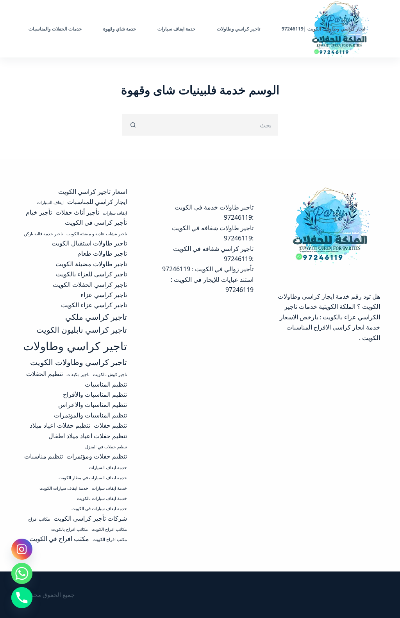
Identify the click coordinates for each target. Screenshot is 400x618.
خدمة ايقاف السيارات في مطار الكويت (93, 477)
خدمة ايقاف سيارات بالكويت (102, 498)
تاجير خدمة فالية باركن (43, 233)
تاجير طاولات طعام (102, 253)
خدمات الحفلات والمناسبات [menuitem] (55, 28)
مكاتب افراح (39, 519)
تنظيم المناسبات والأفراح (95, 394)
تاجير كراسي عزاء (103, 294)
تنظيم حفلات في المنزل (106, 447)
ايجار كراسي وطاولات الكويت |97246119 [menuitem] (323, 28)
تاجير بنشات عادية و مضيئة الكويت (96, 233)
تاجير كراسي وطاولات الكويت (78, 361)
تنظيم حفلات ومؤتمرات (96, 456)
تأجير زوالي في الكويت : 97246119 (208, 269)
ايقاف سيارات (115, 213)
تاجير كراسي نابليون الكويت (81, 329)
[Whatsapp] (21, 573)
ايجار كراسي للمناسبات (97, 201)
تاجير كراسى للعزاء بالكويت (91, 274)
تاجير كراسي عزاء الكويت (94, 305)
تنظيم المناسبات (106, 384)
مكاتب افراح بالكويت (69, 529)
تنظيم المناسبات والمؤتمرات (90, 415)
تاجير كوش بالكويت (110, 374)
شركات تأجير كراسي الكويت (90, 518)
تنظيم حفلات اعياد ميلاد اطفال (87, 436)
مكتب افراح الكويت (110, 539)
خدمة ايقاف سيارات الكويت (63, 488)
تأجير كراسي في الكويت (96, 222)
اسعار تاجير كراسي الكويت (92, 191)
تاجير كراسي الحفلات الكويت (90, 284)
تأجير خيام (39, 212)
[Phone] (21, 597)
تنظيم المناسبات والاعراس (92, 404)
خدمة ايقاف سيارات (109, 488)
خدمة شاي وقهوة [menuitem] (119, 28)
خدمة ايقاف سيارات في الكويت (99, 508)
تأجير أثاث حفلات (77, 212)
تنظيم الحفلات (44, 373)
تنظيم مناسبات (43, 456)
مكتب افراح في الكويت (59, 538)
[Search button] (132, 125)
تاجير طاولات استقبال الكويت (89, 243)
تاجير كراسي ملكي (96, 316)
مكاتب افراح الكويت (109, 529)
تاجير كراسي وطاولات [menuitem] (238, 28)
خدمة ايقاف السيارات (108, 467)
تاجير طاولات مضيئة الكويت (91, 264)
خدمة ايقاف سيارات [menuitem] (176, 28)
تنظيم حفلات (110, 425)
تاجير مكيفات (77, 374)
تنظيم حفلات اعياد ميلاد (60, 425)
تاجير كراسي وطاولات (75, 346)
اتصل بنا (29, 29)
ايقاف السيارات (50, 202)
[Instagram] (21, 549)
